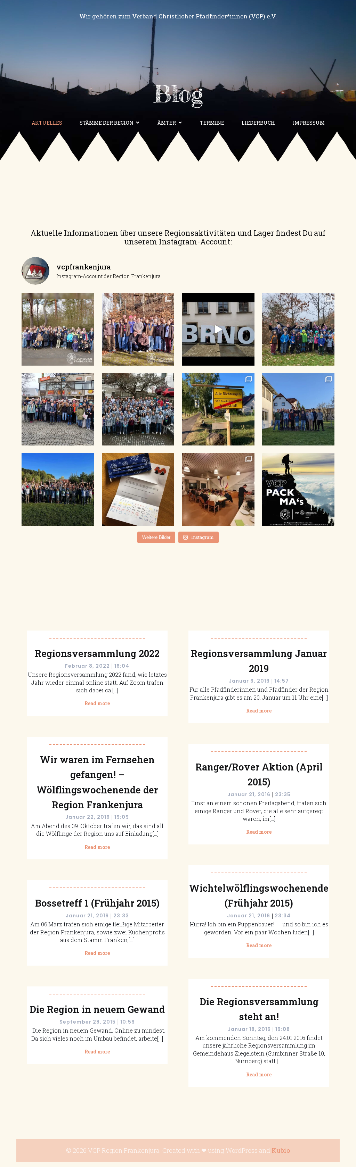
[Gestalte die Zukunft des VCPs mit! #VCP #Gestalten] (298, 489)
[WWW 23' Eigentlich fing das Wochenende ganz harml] (298, 329)
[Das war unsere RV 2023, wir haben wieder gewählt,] (138, 409)
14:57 (281, 680)
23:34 (283, 915)
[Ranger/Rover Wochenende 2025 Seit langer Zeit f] (138, 329)
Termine (212, 122)
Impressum (308, 122)
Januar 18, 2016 (249, 1029)
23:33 (121, 915)
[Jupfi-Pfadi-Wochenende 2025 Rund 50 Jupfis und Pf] (58, 329)
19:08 (282, 1029)
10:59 (127, 1021)
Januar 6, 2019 (249, 680)
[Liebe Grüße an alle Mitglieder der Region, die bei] (138, 489)
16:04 (121, 665)
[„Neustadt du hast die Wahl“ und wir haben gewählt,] (218, 409)
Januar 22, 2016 (87, 817)
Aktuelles (47, 122)
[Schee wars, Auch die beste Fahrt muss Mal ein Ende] (218, 329)
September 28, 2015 (87, 1021)
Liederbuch (258, 122)
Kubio (281, 1150)
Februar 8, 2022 (87, 665)
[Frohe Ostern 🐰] (298, 409)
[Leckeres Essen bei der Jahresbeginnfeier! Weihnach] (218, 489)
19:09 (121, 817)
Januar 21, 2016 (248, 794)
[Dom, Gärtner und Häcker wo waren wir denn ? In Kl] (58, 409)
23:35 (283, 794)
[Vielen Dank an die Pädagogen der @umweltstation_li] (58, 489)
